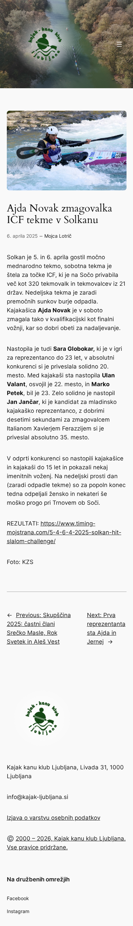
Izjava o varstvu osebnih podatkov (53, 817)
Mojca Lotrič (58, 236)
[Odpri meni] (119, 44)
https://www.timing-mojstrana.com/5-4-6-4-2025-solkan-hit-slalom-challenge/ (64, 532)
